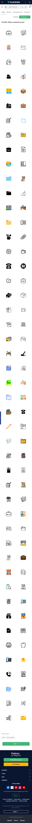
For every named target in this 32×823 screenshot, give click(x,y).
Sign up (16, 795)
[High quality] (23, 689)
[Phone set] (23, 266)
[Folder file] (23, 528)
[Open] (23, 616)
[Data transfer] (23, 543)
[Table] (9, 354)
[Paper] (23, 33)
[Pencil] (9, 426)
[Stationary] (23, 179)
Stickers (8, 12)
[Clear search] (22, 7)
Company (4, 780)
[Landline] (23, 222)
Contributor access (16, 760)
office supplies (10, 737)
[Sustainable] (23, 703)
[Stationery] (23, 62)
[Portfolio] (23, 106)
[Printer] (9, 499)
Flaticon (16, 820)
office (3, 737)
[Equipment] (9, 543)
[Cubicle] (9, 252)
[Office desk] (23, 208)
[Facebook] (8, 787)
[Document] (23, 324)
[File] (9, 339)
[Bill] (23, 470)
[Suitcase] (9, 149)
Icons (3, 12)
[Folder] (23, 120)
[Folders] (23, 252)
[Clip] (23, 237)
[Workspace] (23, 77)
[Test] (23, 572)
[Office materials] (9, 324)
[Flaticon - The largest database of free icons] (14, 2)
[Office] (9, 528)
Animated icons (17, 12)
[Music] (23, 310)
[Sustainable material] (23, 193)
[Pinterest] (16, 787)
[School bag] (9, 514)
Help (3, 777)
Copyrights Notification (11, 801)
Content (4, 770)
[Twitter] (12, 787)
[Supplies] (9, 310)
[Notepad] (9, 587)
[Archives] (9, 91)
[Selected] (9, 631)
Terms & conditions (8, 799)
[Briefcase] (9, 33)
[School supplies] (9, 718)
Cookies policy (25, 799)
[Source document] (23, 368)
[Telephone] (9, 106)
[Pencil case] (9, 237)
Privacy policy (17, 799)
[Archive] (9, 616)
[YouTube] (23, 787)
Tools (3, 773)
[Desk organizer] (9, 208)
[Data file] (23, 149)
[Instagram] (20, 787)
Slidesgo (22, 820)
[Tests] (9, 120)
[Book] (9, 47)
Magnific (9, 820)
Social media (16, 783)
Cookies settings (23, 801)
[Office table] (23, 339)
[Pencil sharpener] (9, 572)
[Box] (9, 62)
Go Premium (16, 764)
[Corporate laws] (9, 703)
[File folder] (23, 47)
